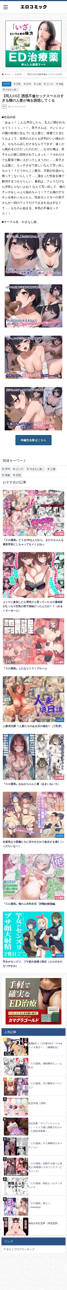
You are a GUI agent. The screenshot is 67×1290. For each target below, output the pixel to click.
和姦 (61, 84)
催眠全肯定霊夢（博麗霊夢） (44, 1223)
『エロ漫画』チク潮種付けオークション (45, 1145)
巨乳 (19, 84)
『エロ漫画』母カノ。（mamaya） (40, 1205)
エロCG (6, 84)
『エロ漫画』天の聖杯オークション (45, 1085)
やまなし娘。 (12, 89)
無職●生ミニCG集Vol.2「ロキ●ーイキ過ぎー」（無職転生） (45, 1045)
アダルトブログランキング (19, 1249)
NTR (29, 84)
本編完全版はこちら (34, 440)
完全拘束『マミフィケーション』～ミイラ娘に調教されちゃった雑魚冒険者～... (45, 1127)
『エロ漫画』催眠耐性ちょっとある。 (45, 1065)
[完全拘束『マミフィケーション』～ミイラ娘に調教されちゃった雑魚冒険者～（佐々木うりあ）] (33, 1118)
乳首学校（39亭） (38, 1103)
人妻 (39, 84)
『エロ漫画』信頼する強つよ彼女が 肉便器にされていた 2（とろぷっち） (45, 1167)
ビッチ (50, 84)
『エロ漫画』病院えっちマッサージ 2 (45, 1185)
